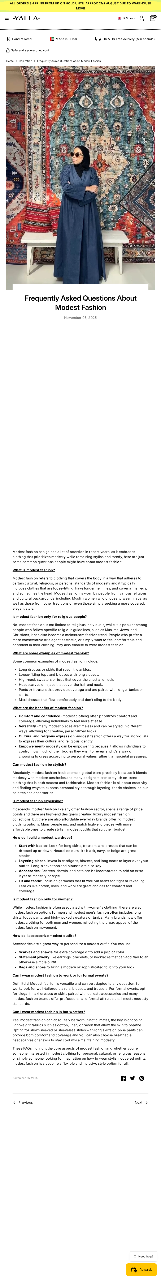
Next (139, 1102)
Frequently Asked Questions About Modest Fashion (69, 61)
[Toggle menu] (7, 18)
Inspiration (25, 61)
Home (10, 61)
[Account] (142, 16)
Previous (25, 1102)
